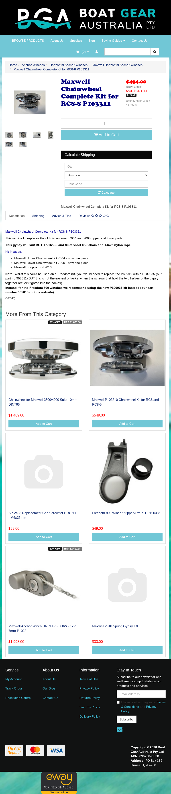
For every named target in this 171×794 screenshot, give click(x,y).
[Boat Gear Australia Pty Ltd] (86, 17)
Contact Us (139, 40)
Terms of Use (88, 679)
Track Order (13, 688)
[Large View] (9, 135)
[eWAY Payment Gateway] (59, 782)
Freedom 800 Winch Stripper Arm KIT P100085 (126, 513)
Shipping (38, 215)
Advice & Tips (61, 215)
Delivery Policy (89, 716)
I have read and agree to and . (143, 706)
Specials (76, 40)
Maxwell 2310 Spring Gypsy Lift (115, 626)
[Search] (154, 51)
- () (83, 51)
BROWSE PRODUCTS (28, 40)
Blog (92, 40)
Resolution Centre (18, 698)
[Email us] (119, 729)
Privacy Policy (89, 688)
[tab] (17, 215)
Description (17, 215)
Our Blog (49, 688)
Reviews (85, 215)
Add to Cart (108, 135)
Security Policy (89, 707)
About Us (57, 40)
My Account (13, 679)
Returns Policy (89, 698)
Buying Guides (112, 40)
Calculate (108, 192)
